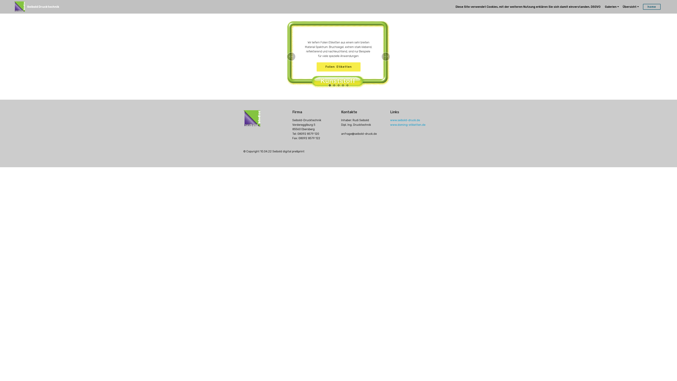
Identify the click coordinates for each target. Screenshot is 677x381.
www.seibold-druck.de (405, 120)
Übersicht (629, 6)
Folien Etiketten (338, 66)
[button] (291, 56)
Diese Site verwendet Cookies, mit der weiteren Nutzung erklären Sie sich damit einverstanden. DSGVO (528, 6)
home (652, 6)
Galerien (611, 6)
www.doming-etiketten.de (407, 124)
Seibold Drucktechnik (43, 6)
